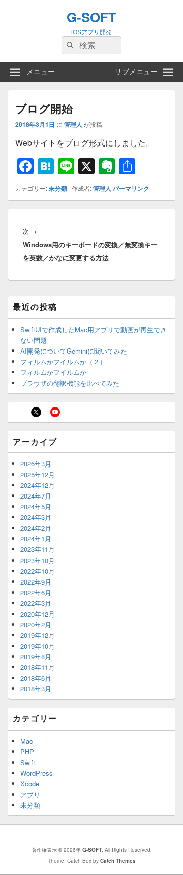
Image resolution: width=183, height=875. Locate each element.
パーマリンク (131, 188)
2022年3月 (35, 603)
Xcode (29, 784)
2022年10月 (37, 571)
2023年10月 (37, 560)
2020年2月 (35, 624)
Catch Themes (118, 860)
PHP (27, 751)
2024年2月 (35, 528)
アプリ (30, 794)
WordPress (36, 773)
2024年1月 (35, 538)
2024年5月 (35, 506)
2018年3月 (35, 688)
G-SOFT (91, 17)
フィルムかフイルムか (53, 372)
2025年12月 (37, 474)
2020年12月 (37, 614)
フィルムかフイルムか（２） (63, 361)
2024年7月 (35, 496)
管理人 (73, 124)
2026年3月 (35, 464)
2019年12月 (37, 635)
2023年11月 (37, 549)
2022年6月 (35, 592)
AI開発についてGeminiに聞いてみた (73, 351)
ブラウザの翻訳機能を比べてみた (69, 383)
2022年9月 (35, 582)
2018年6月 (35, 678)
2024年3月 (35, 517)
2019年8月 (35, 656)
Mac (26, 741)
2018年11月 (37, 667)
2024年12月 (37, 485)
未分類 (58, 188)
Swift (27, 762)
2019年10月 (37, 646)
